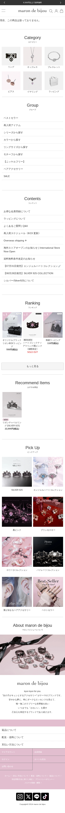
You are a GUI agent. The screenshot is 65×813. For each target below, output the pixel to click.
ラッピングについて (14, 218)
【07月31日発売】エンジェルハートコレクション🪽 (32, 266)
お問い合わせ (7, 766)
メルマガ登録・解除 (32, 783)
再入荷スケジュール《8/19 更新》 (22, 233)
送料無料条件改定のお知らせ (19, 258)
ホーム (7, 776)
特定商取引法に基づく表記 (22, 779)
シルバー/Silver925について (19, 280)
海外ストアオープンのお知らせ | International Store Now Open (32, 249)
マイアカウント (8, 752)
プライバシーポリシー (44, 779)
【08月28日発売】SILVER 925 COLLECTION (28, 273)
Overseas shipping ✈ (15, 240)
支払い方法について (20, 776)
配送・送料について (39, 776)
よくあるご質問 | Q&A (16, 226)
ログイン (5, 759)
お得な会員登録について (17, 211)
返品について (54, 776)
